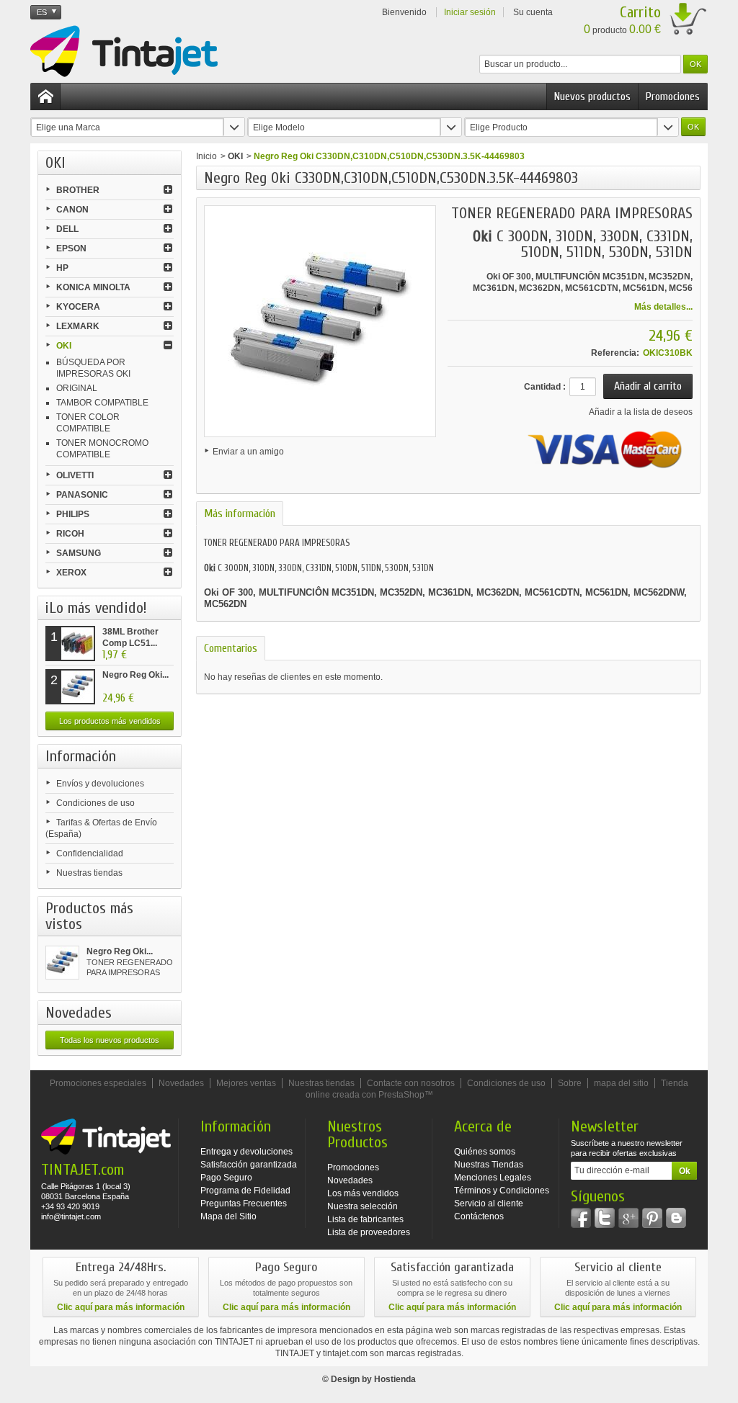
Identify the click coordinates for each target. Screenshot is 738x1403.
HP (62, 268)
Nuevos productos (592, 96)
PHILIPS (72, 514)
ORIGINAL (76, 388)
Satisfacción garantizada (248, 1165)
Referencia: (615, 353)
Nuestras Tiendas (488, 1165)
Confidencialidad (89, 853)
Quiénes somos (484, 1152)
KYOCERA (78, 307)
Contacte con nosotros (411, 1083)
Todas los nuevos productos (109, 1040)
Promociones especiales (98, 1083)
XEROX (71, 573)
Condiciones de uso (95, 803)
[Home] (45, 96)
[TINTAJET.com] (124, 51)
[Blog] (676, 1218)
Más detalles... (663, 307)
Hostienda (395, 1379)
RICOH (70, 534)
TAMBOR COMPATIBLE (102, 403)
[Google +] (628, 1218)
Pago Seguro (226, 1178)
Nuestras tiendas (89, 873)
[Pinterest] (652, 1218)
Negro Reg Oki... (135, 675)
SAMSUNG (78, 553)
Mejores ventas (246, 1083)
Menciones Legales (492, 1178)
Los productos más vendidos (110, 721)
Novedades (78, 1012)
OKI (63, 346)
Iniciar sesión (470, 12)
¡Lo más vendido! (96, 608)
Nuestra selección (362, 1206)
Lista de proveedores (368, 1232)
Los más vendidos (363, 1193)
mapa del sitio (621, 1083)
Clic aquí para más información (120, 1307)
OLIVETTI (75, 475)
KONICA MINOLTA (93, 287)
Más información (239, 513)
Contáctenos (479, 1216)
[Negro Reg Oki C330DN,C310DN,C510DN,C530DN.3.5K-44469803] (62, 963)
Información (80, 756)
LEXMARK (77, 326)
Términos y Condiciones (501, 1190)
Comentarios (230, 648)
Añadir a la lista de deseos (641, 412)
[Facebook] (581, 1218)
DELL (67, 229)
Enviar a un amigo (248, 452)
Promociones (673, 96)
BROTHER (77, 190)
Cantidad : (545, 387)
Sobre (570, 1083)
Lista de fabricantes (365, 1219)
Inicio (206, 156)
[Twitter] (605, 1218)
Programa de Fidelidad (245, 1190)
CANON (72, 210)
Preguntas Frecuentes (243, 1203)
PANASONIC (82, 495)
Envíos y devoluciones (100, 784)
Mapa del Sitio (228, 1216)
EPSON (71, 248)
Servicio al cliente (488, 1203)
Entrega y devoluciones (246, 1152)
